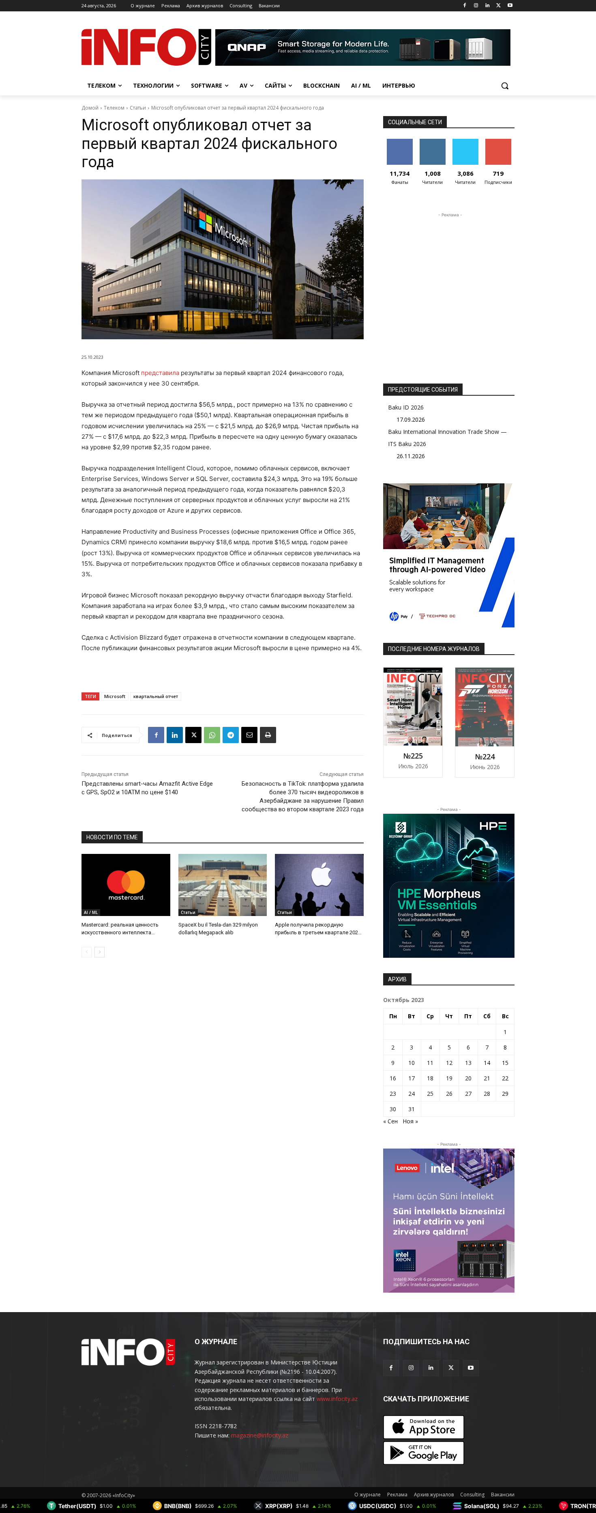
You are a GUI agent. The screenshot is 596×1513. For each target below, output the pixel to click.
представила (160, 373)
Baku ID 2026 (406, 407)
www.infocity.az (337, 1399)
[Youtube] (510, 6)
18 (430, 1078)
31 (411, 1109)
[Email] (249, 735)
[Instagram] (476, 6)
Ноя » (410, 1121)
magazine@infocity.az (259, 1435)
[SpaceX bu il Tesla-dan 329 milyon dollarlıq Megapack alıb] (222, 885)
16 (393, 1078)
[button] (505, 85)
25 (430, 1093)
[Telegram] (231, 735)
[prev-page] (86, 952)
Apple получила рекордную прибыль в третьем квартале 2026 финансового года (318, 932)
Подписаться (500, 142)
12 (449, 1063)
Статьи (138, 107)
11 (430, 1063)
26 (449, 1093)
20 (468, 1078)
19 (449, 1078)
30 (393, 1109)
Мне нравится (399, 145)
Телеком (114, 107)
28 (487, 1093)
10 (411, 1063)
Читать (432, 142)
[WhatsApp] (212, 735)
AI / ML (91, 912)
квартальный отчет (155, 696)
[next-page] (99, 952)
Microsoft (114, 696)
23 (393, 1093)
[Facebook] (465, 6)
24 (411, 1093)
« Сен (390, 1121)
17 (411, 1078)
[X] (498, 6)
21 (487, 1078)
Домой (90, 107)
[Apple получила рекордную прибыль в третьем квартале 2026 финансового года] (319, 885)
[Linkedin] (487, 6)
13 (468, 1063)
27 (468, 1093)
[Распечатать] (268, 735)
